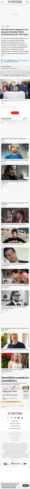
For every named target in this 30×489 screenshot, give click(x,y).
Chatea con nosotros (16, 428)
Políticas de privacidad (15, 437)
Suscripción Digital (15, 426)
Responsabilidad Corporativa (15, 433)
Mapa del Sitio (15, 421)
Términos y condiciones (15, 435)
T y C (15, 405)
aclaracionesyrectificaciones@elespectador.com (15, 451)
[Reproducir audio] (3, 116)
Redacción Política (6, 66)
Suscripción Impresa (15, 423)
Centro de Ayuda (15, 438)
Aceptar (26, 485)
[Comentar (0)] (18, 73)
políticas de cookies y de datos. (9, 487)
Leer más (15, 112)
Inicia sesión (5, 398)
